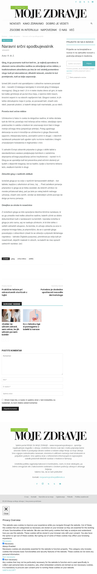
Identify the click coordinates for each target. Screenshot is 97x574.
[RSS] (84, 2)
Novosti (15, 23)
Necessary (9, 544)
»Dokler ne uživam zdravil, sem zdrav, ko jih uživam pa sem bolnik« (10, 329)
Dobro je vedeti (57, 23)
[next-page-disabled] (7, 339)
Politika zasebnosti (81, 497)
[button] (91, 23)
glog (13, 259)
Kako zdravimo (33, 23)
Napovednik (49, 30)
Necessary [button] (7, 541)
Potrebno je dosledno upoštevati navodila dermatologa (52, 292)
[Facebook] (76, 2)
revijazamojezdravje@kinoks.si (52, 477)
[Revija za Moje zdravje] (48, 12)
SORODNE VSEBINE (11, 304)
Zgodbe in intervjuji (24, 30)
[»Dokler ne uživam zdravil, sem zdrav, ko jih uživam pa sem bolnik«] (11, 315)
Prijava (89, 63)
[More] (68, 274)
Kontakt (33, 497)
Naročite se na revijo (46, 497)
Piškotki (70, 497)
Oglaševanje (60, 497)
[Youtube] (92, 2)
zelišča (31, 259)
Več (71, 30)
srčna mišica (21, 259)
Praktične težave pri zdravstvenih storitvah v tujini (14, 292)
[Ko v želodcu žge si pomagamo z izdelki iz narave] (32, 315)
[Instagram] (80, 2)
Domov (4, 36)
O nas (63, 30)
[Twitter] (88, 2)
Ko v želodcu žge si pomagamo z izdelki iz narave (31, 327)
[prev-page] (3, 339)
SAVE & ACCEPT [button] (9, 570)
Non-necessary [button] (9, 557)
